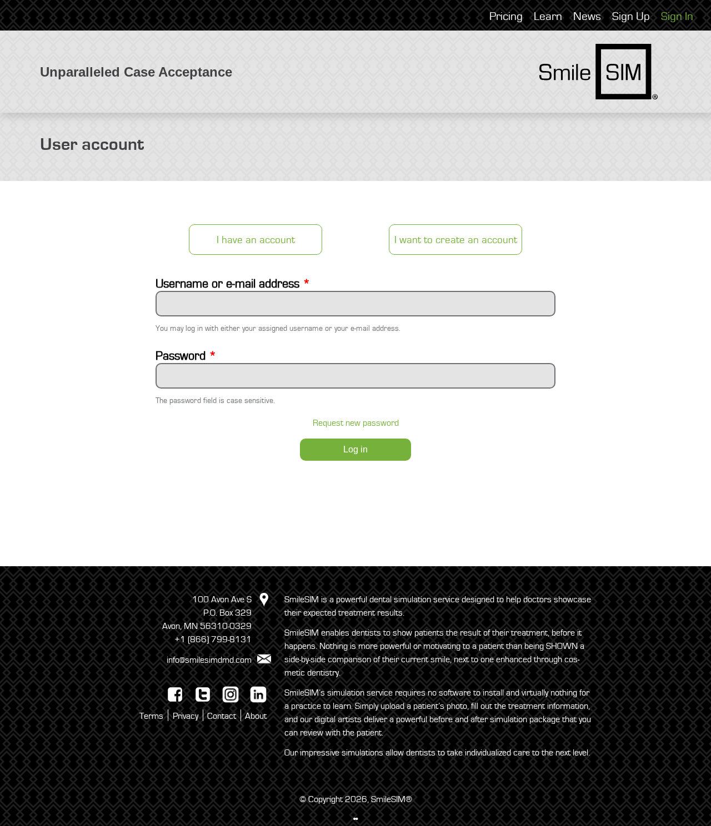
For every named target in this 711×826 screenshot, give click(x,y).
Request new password (356, 423)
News (587, 16)
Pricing (506, 16)
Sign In (677, 16)
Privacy (185, 716)
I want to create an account (455, 240)
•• (355, 819)
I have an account (256, 240)
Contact (221, 716)
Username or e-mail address (233, 284)
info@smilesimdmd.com (209, 659)
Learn (548, 16)
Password (186, 356)
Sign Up (631, 16)
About (256, 716)
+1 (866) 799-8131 (213, 639)
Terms (151, 716)
